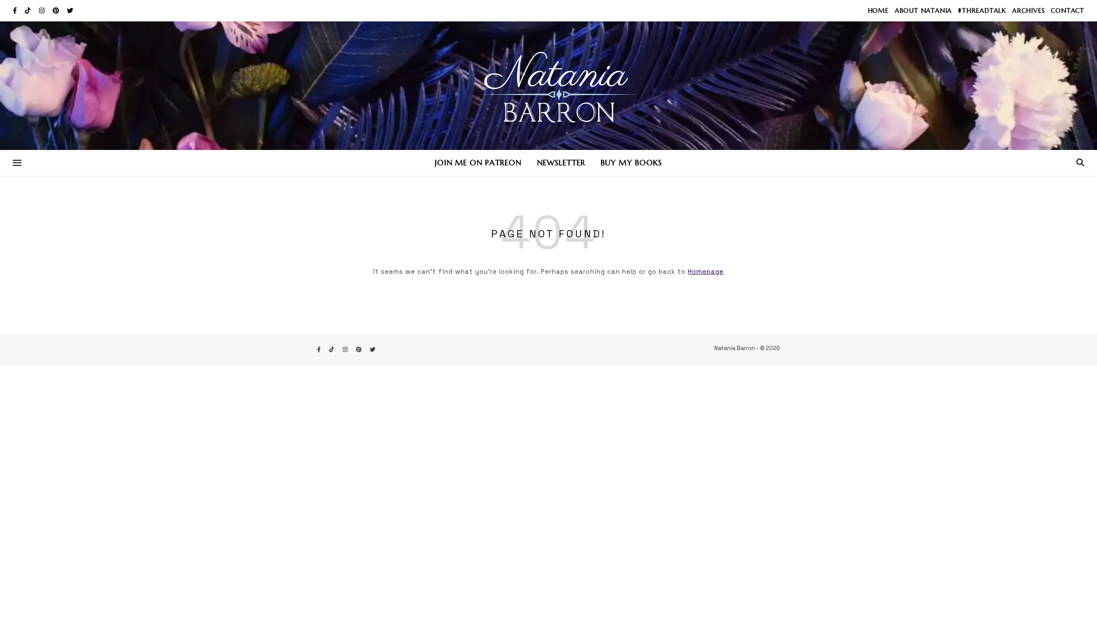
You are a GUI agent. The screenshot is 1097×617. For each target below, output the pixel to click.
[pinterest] (57, 10)
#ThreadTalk (982, 10)
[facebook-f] (15, 10)
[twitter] (70, 10)
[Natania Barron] (548, 85)
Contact (1067, 10)
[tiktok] (28, 10)
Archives (1028, 10)
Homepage (706, 271)
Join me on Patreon (478, 163)
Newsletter (561, 163)
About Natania (923, 10)
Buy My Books (631, 163)
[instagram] (42, 10)
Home (878, 10)
